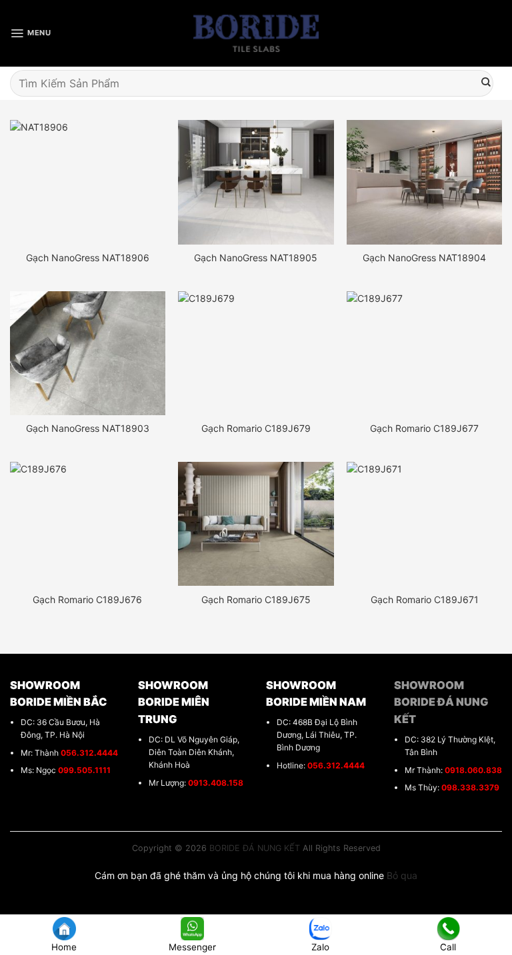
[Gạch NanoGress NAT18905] (255, 182)
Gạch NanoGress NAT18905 (255, 257)
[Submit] (486, 83)
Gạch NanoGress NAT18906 (87, 257)
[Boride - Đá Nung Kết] (256, 33)
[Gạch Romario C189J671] (424, 524)
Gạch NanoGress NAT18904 (424, 257)
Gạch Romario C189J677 (424, 428)
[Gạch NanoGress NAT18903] (87, 353)
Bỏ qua (402, 875)
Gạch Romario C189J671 (425, 599)
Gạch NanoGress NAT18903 (87, 428)
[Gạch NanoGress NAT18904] (424, 182)
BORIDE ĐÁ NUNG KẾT (254, 848)
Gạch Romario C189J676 (87, 599)
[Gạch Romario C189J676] (87, 524)
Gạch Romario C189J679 (256, 428)
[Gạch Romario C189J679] (255, 353)
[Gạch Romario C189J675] (255, 524)
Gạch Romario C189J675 (256, 599)
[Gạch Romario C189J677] (424, 353)
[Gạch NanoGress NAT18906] (87, 182)
